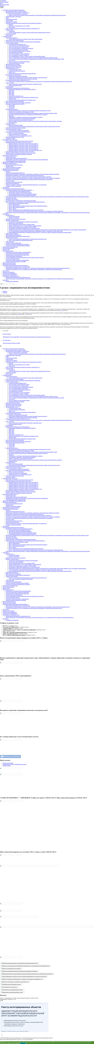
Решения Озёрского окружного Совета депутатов (18, 142)
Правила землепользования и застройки (16, 261)
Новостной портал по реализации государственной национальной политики (25, 202)
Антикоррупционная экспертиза (14, 182)
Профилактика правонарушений (11, 168)
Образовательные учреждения (13, 16)
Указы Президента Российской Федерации (19, 191)
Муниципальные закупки (15, 85)
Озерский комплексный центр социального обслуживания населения (23, 23)
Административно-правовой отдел (17, 44)
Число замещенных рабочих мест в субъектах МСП (22, 224)
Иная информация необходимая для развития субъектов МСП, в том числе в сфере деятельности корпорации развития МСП (40, 232)
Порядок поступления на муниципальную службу (21, 112)
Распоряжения (9, 86)
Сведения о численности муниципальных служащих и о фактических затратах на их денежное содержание (33, 178)
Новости (11, 24)
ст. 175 (61, 310)
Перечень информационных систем (15, 137)
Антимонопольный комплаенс (13, 243)
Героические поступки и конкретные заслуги (20, 135)
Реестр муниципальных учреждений (18, 14)
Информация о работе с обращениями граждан (14, 764)
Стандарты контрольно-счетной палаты (16, 161)
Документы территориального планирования (17, 260)
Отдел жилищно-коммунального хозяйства (19, 51)
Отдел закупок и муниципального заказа (19, 45)
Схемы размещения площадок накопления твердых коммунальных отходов (25, 257)
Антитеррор (6, 187)
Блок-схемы (12, 27)
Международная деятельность (13, 235)
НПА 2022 (11, 94)
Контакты (5, 280)
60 (26, 314)
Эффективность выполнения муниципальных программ (23, 78)
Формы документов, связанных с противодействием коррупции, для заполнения (26, 184)
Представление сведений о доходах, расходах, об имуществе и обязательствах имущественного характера (35, 121)
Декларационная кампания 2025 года (15, 172)
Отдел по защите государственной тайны (19, 61)
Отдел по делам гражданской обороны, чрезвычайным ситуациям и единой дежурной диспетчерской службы (36, 59)
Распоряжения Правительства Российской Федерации (22, 195)
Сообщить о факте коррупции (13, 186)
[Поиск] (14, 284)
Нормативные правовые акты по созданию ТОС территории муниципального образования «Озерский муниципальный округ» (38, 268)
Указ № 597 (12, 108)
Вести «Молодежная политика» (17, 207)
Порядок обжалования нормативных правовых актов (22, 100)
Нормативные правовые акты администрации (17, 88)
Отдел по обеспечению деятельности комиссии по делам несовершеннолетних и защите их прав (33, 57)
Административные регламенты (17, 70)
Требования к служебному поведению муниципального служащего (26, 117)
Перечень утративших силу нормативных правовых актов (23, 97)
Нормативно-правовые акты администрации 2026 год (22, 89)
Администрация (7, 36)
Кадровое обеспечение (11, 109)
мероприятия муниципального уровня (18, 203)
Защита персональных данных (13, 129)
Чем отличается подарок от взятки (11, 343)
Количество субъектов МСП (16, 223)
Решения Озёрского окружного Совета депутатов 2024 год (23, 146)
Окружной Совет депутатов (10, 139)
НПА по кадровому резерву (16, 125)
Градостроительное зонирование (14, 256)
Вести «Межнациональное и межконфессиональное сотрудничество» (26, 209)
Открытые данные (10, 138)
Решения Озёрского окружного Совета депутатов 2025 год (23, 145)
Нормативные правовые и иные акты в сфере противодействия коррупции (25, 175)
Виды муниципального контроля (14, 164)
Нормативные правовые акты (10, 247)
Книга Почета (9, 35)
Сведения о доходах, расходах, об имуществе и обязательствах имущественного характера (28, 176)
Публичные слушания (11, 19)
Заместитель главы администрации (15, 40)
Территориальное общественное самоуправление (15, 265)
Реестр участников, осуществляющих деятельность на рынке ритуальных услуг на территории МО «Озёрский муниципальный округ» (40, 278)
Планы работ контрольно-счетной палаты (16, 158)
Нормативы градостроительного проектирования (18, 252)
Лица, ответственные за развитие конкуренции (21, 240)
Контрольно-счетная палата (10, 155)
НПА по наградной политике (16, 133)
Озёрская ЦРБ (9, 20)
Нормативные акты (11, 157)
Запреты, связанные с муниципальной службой (21, 119)
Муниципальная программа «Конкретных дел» (18, 80)
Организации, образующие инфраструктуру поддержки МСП (24, 228)
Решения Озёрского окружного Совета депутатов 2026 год (23, 143)
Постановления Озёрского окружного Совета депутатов (20, 151)
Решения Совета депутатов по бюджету (16, 219)
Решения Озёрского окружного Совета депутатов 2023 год (23, 147)
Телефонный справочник (12, 281)
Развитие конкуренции (11, 237)
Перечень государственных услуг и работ (19, 25)
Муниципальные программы (13, 74)
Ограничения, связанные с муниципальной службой (22, 118)
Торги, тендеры (10, 82)
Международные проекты (9, 264)
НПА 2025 (11, 90)
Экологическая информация (10, 274)
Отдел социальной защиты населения (18, 49)
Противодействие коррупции (10, 170)
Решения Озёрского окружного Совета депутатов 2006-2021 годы (25, 150)
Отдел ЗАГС (12, 60)
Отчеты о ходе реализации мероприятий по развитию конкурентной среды (27, 239)
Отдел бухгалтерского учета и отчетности (19, 53)
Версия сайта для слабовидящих (11, 756)
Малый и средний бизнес (12, 220)
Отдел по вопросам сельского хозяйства (19, 55)
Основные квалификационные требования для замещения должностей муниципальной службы (33, 113)
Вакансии (11, 115)
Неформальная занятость (12, 233)
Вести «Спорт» (12, 208)
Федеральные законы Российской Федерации (20, 192)
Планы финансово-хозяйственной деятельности (18, 236)
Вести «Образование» (14, 204)
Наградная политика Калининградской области (18, 131)
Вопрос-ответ (6, 249)
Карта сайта (6, 270)
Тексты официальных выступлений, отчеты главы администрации (25, 39)
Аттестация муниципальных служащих (16, 127)
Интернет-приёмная (8, 763)
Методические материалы (12, 183)
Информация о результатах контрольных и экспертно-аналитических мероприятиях (27, 159)
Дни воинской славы (11, 198)
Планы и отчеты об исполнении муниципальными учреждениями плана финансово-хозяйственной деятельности (37, 15)
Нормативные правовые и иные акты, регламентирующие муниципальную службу (30, 110)
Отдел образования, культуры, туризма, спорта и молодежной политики (27, 56)
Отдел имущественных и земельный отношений (21, 48)
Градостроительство (8, 251)
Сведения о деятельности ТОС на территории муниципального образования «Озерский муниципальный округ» (34, 269)
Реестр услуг (12, 72)
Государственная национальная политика (13, 188)
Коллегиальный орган (8, 248)
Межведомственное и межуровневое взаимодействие (22, 73)
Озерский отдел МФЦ (11, 22)
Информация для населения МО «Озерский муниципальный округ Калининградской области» (27, 337)
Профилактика (9, 166)
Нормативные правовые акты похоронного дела (18, 277)
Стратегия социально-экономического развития (18, 245)
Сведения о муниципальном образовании (13, 10)
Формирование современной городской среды (17, 255)
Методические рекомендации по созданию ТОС (18, 266)
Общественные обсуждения (13, 64)
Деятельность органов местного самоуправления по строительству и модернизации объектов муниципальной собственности (40, 81)
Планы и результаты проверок (13, 167)
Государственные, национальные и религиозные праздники (21, 200)
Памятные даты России (12, 199)
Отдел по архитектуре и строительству (18, 47)
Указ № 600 (12, 105)
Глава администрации (11, 37)
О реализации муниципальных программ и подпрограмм (23, 221)
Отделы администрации (12, 43)
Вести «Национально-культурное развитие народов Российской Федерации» (28, 206)
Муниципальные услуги (12, 68)
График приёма (7, 765)
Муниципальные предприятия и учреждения (17, 12)
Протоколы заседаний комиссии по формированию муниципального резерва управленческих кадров (34, 126)
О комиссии (12, 31)
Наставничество (13, 122)
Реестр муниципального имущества (15, 101)
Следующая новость (7, 340)
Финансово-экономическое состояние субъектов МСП (22, 227)
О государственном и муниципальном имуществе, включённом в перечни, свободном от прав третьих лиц (36, 231)
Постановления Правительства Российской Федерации (22, 194)
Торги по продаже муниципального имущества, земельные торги (25, 84)
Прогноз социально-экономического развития (17, 244)
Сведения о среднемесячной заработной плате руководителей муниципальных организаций (29, 179)
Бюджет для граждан (14, 217)
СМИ (7, 18)
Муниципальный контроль (9, 163)
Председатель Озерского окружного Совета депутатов (19, 141)
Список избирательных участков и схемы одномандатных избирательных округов (29, 32)
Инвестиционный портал (9, 262)
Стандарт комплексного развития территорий (17, 253)
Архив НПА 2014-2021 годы (16, 96)
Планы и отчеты (10, 180)
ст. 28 (19, 314)
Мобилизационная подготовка (16, 63)
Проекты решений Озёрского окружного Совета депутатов (21, 153)
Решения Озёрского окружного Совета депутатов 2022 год (23, 149)
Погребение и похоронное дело (11, 276)
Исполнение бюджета (14, 216)
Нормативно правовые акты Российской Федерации (19, 190)
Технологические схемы (15, 69)
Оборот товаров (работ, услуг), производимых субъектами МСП (25, 225)
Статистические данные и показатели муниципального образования (23, 41)
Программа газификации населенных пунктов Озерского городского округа (28, 77)
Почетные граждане (11, 33)
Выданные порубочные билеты (14, 65)
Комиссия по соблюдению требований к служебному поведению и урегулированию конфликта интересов (32, 174)
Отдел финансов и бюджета (16, 52)
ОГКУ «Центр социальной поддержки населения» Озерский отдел (22, 28)
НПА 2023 (11, 93)
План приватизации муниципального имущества (18, 102)
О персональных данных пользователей (19, 130)
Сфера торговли (10, 241)
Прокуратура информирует (10, 273)
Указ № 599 (12, 106)
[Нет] (26, 1043)
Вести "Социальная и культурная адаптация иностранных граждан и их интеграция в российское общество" (36, 211)
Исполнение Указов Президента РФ (15, 104)
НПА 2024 (11, 92)
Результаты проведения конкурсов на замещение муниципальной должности (28, 114)
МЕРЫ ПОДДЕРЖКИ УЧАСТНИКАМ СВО (14, 162)
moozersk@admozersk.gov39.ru (11, 1000)
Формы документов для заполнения (18, 134)
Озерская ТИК (9, 29)
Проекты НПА (12, 98)
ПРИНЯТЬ (23, 1043)
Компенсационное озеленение (13, 67)
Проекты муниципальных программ (18, 76)
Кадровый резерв (10, 123)
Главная (5, 291)
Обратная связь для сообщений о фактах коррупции (19, 154)
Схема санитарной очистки (13, 258)
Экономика (6, 213)
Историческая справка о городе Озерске (16, 11)
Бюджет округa (9, 215)
